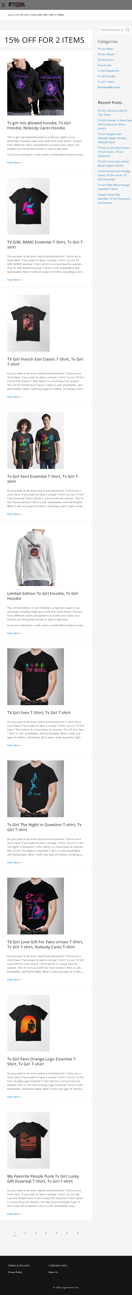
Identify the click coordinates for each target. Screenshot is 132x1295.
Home (11, 15)
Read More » (14, 162)
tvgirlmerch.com (70, 1287)
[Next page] (77, 1233)
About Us (53, 1272)
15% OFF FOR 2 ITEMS (26, 15)
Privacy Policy (15, 1272)
